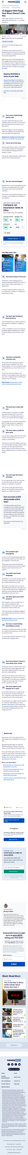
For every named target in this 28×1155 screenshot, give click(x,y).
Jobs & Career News (16, 7)
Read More (14, 1045)
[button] (3, 2)
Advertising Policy (10, 1144)
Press (15, 1073)
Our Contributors (6, 1081)
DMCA (14, 1149)
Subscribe (16, 1084)
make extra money (8, 706)
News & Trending (5, 7)
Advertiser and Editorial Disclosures (10, 5)
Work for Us (17, 1077)
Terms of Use (9, 1149)
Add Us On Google (8, 41)
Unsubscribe (19, 1149)
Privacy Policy (18, 1144)
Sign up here (7, 521)
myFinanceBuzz (5, 1087)
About (3, 1073)
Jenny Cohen (8, 911)
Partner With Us (5, 1084)
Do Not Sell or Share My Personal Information (14, 1146)
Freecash (16, 505)
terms (16, 877)
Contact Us (17, 1081)
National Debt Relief (9, 80)
